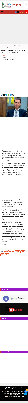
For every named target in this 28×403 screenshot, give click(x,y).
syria (7, 254)
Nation (4, 318)
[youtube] (20, 12)
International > (8, 45)
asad (17, 251)
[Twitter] (4, 94)
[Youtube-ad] (14, 308)
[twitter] (18, 12)
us (2, 254)
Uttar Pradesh (6, 352)
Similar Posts (6, 290)
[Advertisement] (14, 30)
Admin (4, 55)
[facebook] (16, 12)
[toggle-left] (4, 11)
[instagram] (23, 12)
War (23, 251)
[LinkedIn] (6, 94)
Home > (3, 45)
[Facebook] (2, 94)
